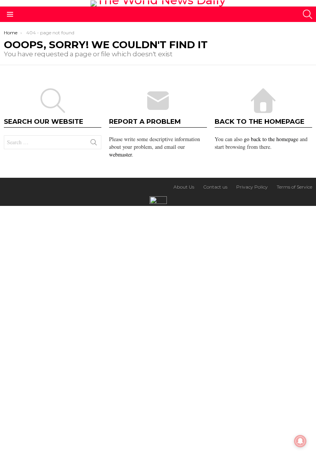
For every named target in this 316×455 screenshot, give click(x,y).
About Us (183, 187)
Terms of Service (294, 187)
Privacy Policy (252, 187)
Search (93, 143)
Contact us (215, 187)
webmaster (120, 154)
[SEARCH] (307, 14)
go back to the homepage (271, 139)
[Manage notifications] (300, 441)
